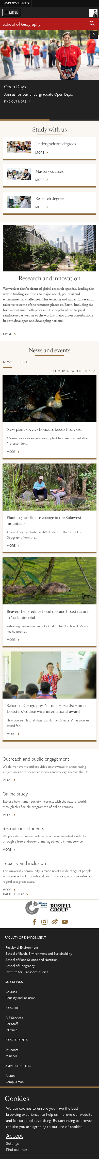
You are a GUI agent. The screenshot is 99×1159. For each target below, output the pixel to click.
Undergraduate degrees (55, 144)
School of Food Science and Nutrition (32, 959)
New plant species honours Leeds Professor (45, 429)
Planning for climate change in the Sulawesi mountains (44, 520)
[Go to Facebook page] (34, 922)
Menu (13, 12)
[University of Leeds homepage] (93, 12)
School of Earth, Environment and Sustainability (39, 953)
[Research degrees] (19, 202)
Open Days (25, 120)
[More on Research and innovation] (49, 248)
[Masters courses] (19, 174)
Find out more (17, 1149)
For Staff (12, 1023)
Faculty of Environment (22, 947)
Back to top (13, 894)
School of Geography (22, 24)
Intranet (11, 1029)
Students (12, 1049)
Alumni (10, 1075)
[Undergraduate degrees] (19, 147)
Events (23, 362)
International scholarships (74, 120)
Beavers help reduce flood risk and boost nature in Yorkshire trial (48, 614)
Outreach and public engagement (36, 758)
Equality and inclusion (24, 863)
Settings (12, 1143)
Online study (15, 793)
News (7, 362)
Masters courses (49, 171)
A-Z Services (14, 1017)
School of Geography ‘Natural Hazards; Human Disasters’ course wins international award (47, 708)
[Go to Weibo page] (55, 922)
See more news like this (71, 371)
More (39, 153)
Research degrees (50, 198)
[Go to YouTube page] (65, 922)
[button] (92, 24)
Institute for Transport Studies (27, 971)
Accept (14, 1136)
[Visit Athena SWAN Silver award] (37, 909)
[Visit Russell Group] (62, 909)
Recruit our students (23, 828)
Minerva (11, 1055)
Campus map (15, 1081)
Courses (11, 991)
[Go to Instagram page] (44, 922)
